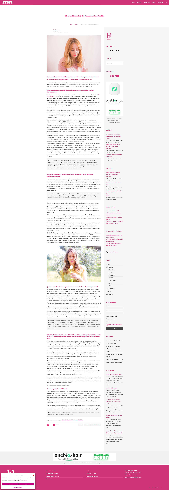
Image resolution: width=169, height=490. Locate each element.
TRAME (153, 2)
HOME (133, 2)
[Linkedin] (116, 76)
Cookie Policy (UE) (90, 473)
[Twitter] (113, 76)
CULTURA (111, 275)
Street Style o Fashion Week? (114, 341)
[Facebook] (111, 76)
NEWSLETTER (147, 2)
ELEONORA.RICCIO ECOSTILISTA (72, 420)
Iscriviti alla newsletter (52, 476)
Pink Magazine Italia (112, 316)
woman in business (96, 424)
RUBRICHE (139, 2)
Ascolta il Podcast (113, 252)
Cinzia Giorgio (58, 29)
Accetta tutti (10, 484)
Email (107, 310)
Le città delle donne (111, 343)
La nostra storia (50, 471)
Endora (109, 321)
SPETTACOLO (112, 280)
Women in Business (64, 32)
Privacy (20, 487)
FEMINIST (111, 270)
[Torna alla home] (109, 36)
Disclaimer (49, 479)
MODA (110, 286)
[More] (118, 76)
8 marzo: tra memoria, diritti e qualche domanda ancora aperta (114, 193)
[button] (33, 475)
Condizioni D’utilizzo (91, 476)
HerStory (87, 424)
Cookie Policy (16, 487)
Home (71, 24)
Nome (107, 305)
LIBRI (110, 283)
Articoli (76, 24)
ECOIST (110, 272)
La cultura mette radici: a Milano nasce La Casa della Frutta (113, 136)
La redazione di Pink (52, 473)
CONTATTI (160, 2)
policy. (26, 480)
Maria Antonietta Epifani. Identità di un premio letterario (113, 146)
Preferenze (26, 484)
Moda (59, 32)
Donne (55, 32)
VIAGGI (110, 278)
